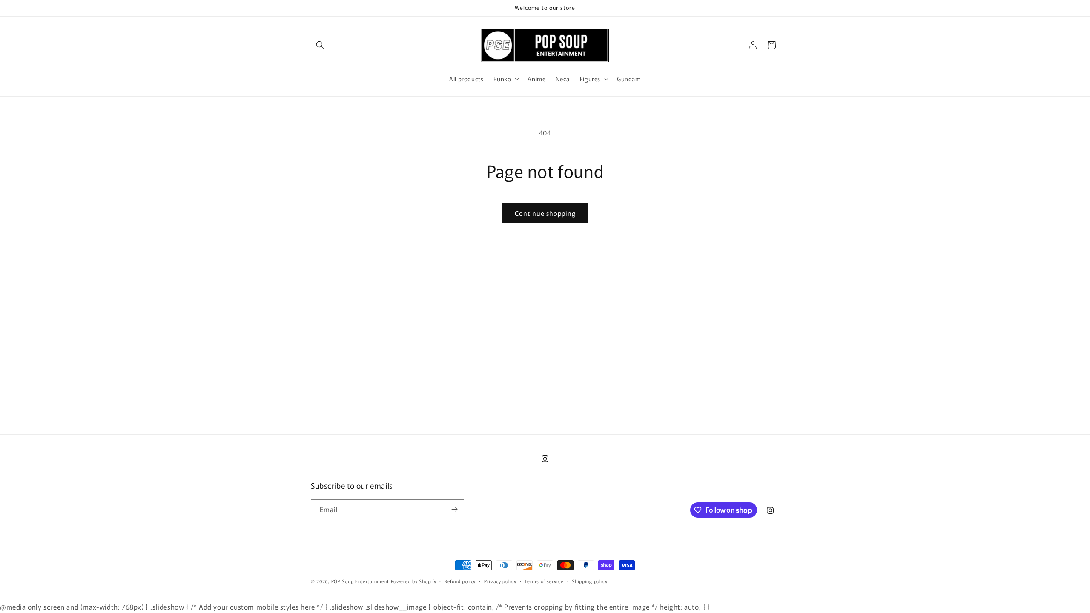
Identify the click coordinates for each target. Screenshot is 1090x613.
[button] (320, 45)
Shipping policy (590, 581)
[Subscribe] (454, 509)
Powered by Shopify (413, 581)
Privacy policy (500, 581)
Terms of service (544, 581)
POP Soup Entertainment (360, 581)
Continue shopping (545, 213)
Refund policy (460, 581)
